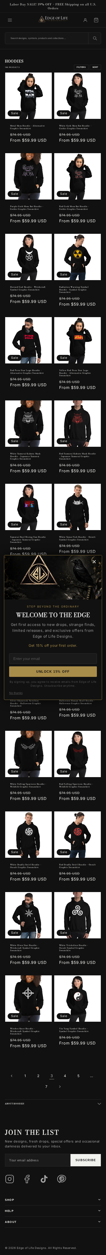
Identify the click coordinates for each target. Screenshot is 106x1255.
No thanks (16, 693)
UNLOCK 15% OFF (53, 671)
